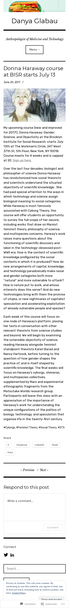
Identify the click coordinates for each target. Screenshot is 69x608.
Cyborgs (10, 427)
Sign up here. (22, 160)
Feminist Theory (28, 427)
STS (62, 427)
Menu (33, 49)
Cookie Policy (19, 593)
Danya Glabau (34, 21)
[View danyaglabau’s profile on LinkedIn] (12, 554)
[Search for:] (34, 568)
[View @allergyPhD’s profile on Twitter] (5, 554)
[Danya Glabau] (34, 6)
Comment (53, 527)
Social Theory (48, 427)
